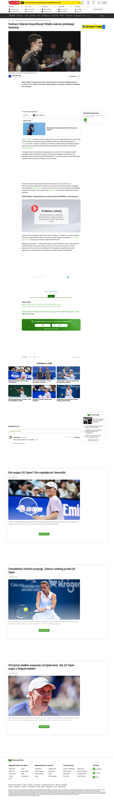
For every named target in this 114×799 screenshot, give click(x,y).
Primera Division (39, 773)
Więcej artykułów (93, 440)
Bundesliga (51, 771)
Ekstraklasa (38, 768)
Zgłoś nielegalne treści (19, 443)
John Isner (52, 190)
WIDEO (62, 15)
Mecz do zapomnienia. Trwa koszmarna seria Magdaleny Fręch (41, 304)
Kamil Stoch (80, 768)
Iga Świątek (66, 773)
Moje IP (43, 786)
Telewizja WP (32, 786)
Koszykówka (77, 15)
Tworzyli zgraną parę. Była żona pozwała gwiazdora (98, 421)
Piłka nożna (20, 15)
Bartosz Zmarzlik (82, 771)
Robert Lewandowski (69, 768)
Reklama (58, 785)
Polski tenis (24, 357)
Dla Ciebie (12, 15)
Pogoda (10, 786)
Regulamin (64, 785)
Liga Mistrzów (52, 768)
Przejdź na (13, 2)
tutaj (38, 795)
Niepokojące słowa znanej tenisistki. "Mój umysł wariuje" (62, 129)
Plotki (38, 786)
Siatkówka (32, 15)
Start (9, 20)
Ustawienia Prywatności (48, 785)
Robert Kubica (67, 771)
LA (88, 15)
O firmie (24, 785)
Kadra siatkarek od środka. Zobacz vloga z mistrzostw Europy (94, 426)
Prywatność (37, 785)
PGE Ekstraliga (52, 776)
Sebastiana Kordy (27, 148)
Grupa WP (18, 785)
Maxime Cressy (37, 188)
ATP (30, 357)
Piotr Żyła (66, 776)
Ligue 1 (37, 776)
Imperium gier (62, 786)
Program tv (24, 786)
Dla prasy (30, 785)
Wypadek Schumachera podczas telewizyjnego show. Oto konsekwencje (93, 432)
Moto (84, 15)
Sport (55, 786)
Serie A (50, 773)
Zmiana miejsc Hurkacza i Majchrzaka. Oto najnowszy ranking (68, 381)
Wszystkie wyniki (98, 9)
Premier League (39, 771)
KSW (10, 778)
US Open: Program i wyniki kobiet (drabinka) (42, 400)
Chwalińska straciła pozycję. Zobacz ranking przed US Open (67, 400)
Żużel (38, 15)
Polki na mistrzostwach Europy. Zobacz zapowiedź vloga (93, 436)
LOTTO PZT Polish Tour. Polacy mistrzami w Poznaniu (41, 381)
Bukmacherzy (45, 15)
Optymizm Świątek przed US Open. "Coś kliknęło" (18, 381)
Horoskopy (17, 786)
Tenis (26, 15)
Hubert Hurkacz (19, 20)
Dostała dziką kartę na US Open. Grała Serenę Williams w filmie (19, 400)
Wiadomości (49, 786)
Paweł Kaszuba (16, 75)
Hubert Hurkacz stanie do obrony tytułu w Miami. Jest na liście (41, 306)
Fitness (11, 776)
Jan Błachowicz (81, 773)
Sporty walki (54, 15)
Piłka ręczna (69, 15)
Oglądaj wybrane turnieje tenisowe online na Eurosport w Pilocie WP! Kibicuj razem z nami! (50, 311)
